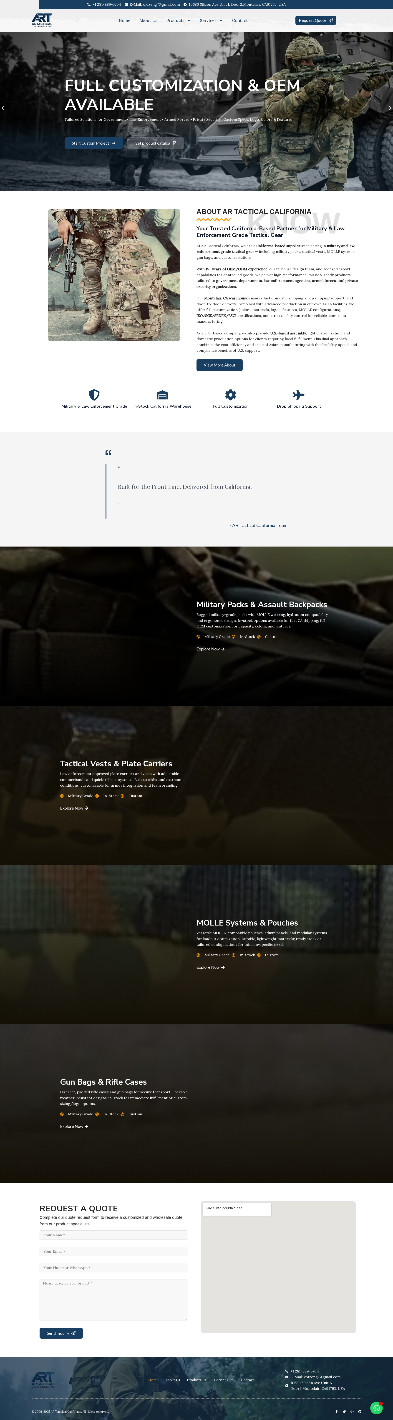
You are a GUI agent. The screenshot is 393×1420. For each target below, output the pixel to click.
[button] (3, 108)
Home (124, 20)
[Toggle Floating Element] (376, 1408)
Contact (240, 20)
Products (175, 20)
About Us (148, 20)
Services (208, 20)
